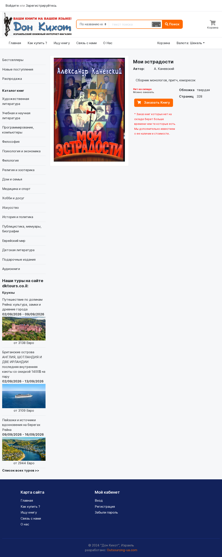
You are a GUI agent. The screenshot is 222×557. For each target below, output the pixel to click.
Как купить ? (37, 43)
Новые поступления (17, 69)
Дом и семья (12, 179)
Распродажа (12, 79)
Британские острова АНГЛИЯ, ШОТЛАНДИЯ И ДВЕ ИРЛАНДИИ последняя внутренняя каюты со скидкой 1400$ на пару (23, 381)
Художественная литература (15, 101)
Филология (10, 160)
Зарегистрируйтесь (41, 5)
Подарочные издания (19, 259)
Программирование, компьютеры (18, 129)
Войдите (12, 5)
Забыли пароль (106, 512)
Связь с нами (86, 43)
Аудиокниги (11, 269)
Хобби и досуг (13, 198)
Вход (99, 500)
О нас (25, 524)
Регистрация (105, 506)
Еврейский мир (13, 241)
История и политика (17, 217)
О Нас (107, 43)
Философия (11, 142)
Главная (15, 43)
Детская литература (18, 250)
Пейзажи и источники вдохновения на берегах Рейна (23, 441)
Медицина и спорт (16, 189)
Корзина (163, 43)
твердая (203, 90)
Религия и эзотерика (18, 170)
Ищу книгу (62, 43)
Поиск (174, 24)
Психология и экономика (21, 151)
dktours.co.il (14, 285)
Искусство (10, 207)
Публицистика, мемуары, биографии (21, 228)
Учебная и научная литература (16, 115)
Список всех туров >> (20, 470)
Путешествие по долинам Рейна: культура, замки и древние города (23, 321)
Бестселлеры (12, 60)
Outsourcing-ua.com (122, 550)
